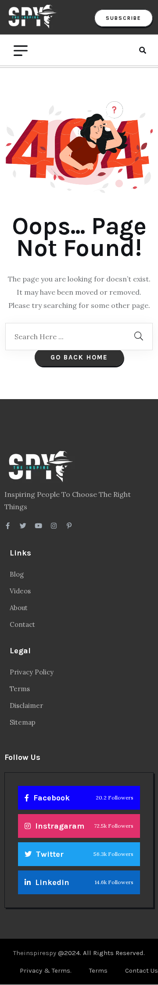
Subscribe (123, 18)
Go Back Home (79, 357)
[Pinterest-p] (69, 525)
